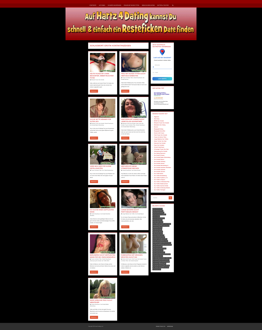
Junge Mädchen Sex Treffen (129, 213)
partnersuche (156, 242)
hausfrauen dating (157, 229)
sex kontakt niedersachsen (159, 263)
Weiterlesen (93, 91)
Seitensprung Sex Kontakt (95, 260)
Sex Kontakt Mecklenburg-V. (161, 165)
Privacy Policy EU (160, 326)
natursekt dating (157, 239)
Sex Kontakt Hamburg (159, 161)
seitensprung (167, 254)
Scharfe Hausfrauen (114, 5)
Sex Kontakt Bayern (139, 213)
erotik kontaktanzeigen (158, 212)
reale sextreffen (157, 244)
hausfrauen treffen (158, 231)
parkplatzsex (164, 240)
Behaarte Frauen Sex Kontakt (97, 79)
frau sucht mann (167, 223)
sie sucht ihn (166, 267)
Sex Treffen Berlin (105, 260)
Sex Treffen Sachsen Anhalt (161, 185)
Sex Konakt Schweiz (136, 170)
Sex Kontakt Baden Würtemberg (97, 125)
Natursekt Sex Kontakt (160, 143)
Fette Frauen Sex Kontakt (137, 259)
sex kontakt (155, 259)
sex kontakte (156, 261)
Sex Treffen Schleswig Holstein (162, 187)
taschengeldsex (157, 269)
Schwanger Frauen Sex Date (161, 149)
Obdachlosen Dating (148, 5)
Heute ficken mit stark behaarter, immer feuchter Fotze (102, 76)
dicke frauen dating (157, 208)
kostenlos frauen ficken (159, 237)
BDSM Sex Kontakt (159, 121)
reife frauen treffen (158, 254)
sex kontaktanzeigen (164, 259)
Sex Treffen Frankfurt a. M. (161, 177)
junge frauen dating (157, 233)
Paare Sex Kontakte (159, 145)
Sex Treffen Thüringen (159, 189)
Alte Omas (102, 5)
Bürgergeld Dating (158, 129)
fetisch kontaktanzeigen (158, 218)
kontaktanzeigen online (158, 235)
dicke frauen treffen (158, 210)
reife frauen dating (166, 244)
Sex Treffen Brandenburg (107, 170)
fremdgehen (156, 225)
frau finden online (157, 223)
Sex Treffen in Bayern (159, 179)
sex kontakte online (164, 261)
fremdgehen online (157, 227)
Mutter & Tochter (163, 5)
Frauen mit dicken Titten (131, 5)
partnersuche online (166, 242)
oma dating (164, 239)
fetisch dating (156, 216)
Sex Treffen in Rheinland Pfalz (161, 181)
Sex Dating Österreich (159, 153)
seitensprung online (158, 256)
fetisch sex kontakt (157, 220)
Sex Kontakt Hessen (159, 163)
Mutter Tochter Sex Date (160, 141)
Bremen (156, 127)
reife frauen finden (157, 246)
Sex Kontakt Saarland (133, 260)
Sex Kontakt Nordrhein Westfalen (162, 167)
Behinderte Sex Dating (159, 125)
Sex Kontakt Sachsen (159, 171)
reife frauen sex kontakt (159, 252)
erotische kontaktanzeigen (159, 214)
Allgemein (156, 116)
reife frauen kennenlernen (159, 248)
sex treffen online (157, 267)
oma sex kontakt (156, 240)
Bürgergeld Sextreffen (159, 131)
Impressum (170, 326)
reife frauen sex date (158, 250)
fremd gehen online (164, 225)
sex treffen (166, 265)
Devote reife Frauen (127, 259)
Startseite (92, 5)
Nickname (157, 65)
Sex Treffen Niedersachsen (161, 183)
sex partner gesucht (158, 265)
